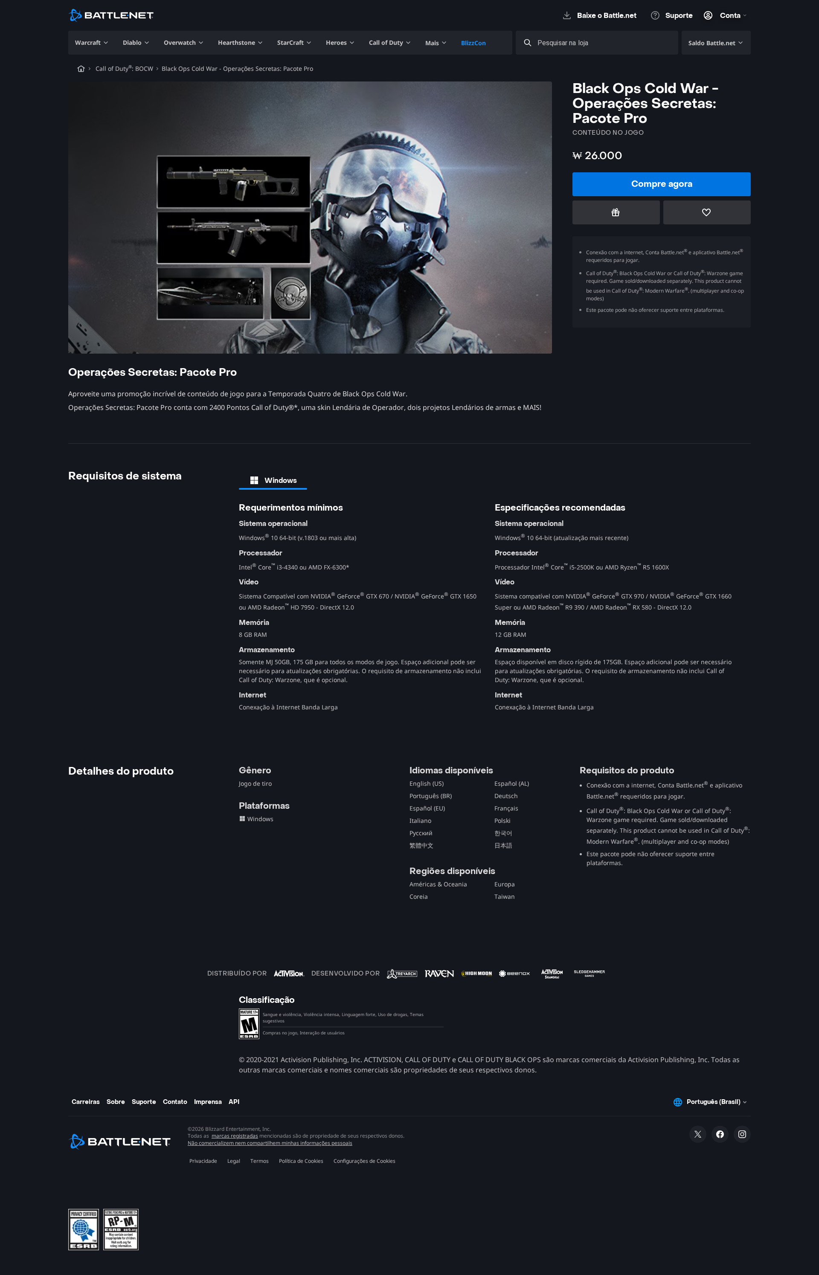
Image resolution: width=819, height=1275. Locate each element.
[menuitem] (92, 43)
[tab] (273, 480)
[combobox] (604, 43)
